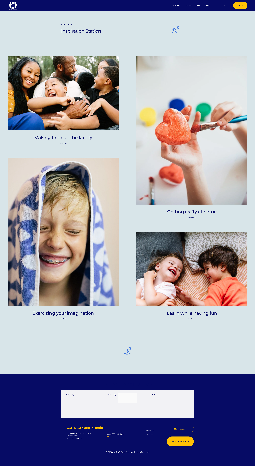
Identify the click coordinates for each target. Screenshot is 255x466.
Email (108, 437)
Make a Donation (180, 429)
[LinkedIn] (224, 5)
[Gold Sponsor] (170, 392)
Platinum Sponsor (72, 395)
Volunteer (188, 5)
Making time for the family (63, 137)
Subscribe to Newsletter (180, 441)
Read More (63, 143)
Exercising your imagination (63, 313)
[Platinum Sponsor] (86, 392)
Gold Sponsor (154, 395)
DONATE (240, 5)
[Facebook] (219, 5)
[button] (187, 390)
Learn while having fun (192, 313)
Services (176, 5)
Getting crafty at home (192, 212)
